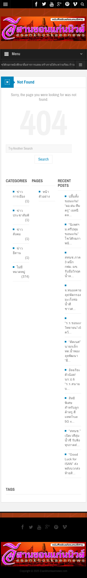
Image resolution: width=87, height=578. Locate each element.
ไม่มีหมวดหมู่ (19, 269)
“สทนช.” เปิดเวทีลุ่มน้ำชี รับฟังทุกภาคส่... (73, 438)
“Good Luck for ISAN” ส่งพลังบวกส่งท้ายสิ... (72, 464)
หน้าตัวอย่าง (44, 194)
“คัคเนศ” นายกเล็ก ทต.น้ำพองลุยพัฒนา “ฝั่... (73, 351)
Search (43, 159)
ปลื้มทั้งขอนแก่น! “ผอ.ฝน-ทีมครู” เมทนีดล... (72, 206)
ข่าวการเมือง (19, 194)
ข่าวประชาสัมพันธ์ (23, 213)
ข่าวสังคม (18, 232)
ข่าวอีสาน (18, 250)
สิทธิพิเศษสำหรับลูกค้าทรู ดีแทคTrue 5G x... (72, 409)
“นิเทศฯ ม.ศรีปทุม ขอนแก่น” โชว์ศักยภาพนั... (73, 234)
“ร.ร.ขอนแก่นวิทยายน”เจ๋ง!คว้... (74, 327)
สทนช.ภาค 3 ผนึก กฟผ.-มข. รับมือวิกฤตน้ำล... (73, 266)
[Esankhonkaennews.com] (43, 28)
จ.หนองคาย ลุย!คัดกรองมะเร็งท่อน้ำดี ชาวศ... (73, 299)
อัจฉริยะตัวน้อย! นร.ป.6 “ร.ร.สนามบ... (72, 379)
